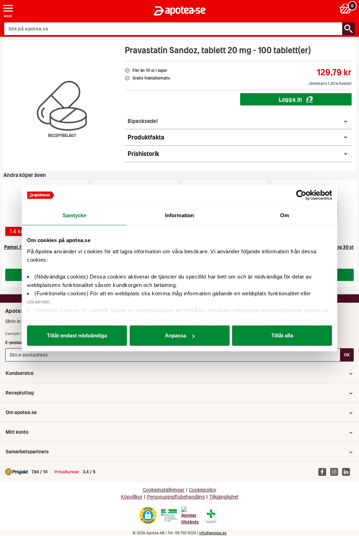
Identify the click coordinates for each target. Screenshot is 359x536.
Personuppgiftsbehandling (176, 497)
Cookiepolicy (202, 490)
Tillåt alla (282, 335)
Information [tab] (179, 215)
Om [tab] (284, 215)
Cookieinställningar (163, 490)
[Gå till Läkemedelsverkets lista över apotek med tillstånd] (211, 515)
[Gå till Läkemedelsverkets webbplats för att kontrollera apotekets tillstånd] (169, 515)
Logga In (290, 99)
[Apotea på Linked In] (348, 471)
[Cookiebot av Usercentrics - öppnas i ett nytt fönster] (301, 195)
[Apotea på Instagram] (336, 471)
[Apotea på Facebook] (324, 471)
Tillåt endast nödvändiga (77, 335)
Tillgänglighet (223, 497)
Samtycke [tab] (74, 215)
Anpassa (175, 335)
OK (347, 354)
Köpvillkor (131, 497)
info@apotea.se (212, 533)
